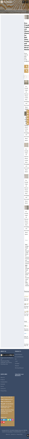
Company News (4, 381)
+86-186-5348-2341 (8, 397)
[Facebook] (2, 420)
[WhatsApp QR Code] (28, 118)
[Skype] (10, 420)
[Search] (27, 2)
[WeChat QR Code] (28, 121)
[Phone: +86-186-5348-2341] (28, 111)
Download (3, 384)
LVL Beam (17, 363)
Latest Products (18, 354)
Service (2, 386)
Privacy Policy (4, 390)
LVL (16, 359)
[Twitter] (4, 420)
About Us (3, 377)
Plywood (17, 365)
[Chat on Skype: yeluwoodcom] (28, 113)
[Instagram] (12, 420)
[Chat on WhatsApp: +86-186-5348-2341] (28, 116)
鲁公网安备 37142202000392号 (14, 431)
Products (3, 379)
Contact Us (3, 388)
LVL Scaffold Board (19, 356)
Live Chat (27, 71)
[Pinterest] (2, 422)
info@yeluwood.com (8, 399)
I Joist (16, 361)
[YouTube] (4, 422)
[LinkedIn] (6, 420)
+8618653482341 (9, 403)
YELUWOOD (12, 430)
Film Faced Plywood (19, 368)
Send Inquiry (27, 67)
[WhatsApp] (8, 420)
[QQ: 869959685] (28, 123)
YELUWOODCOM (7, 401)
